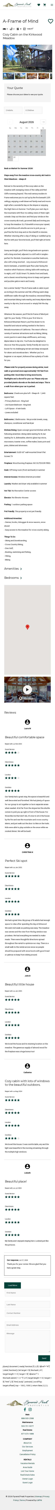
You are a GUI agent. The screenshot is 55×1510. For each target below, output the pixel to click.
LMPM (39, 1500)
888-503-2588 (27, 1418)
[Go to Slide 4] (43, 76)
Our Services (27, 1446)
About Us (27, 1443)
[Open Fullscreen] (50, 70)
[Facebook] (25, 1409)
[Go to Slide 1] (8, 76)
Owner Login (27, 1479)
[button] (27, 58)
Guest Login (28, 1482)
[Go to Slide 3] (32, 76)
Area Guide (27, 1467)
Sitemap (38, 1496)
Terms (22, 1500)
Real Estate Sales (27, 1475)
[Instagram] (30, 1409)
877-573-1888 (27, 1434)
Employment (27, 1450)
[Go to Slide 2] (20, 76)
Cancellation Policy (27, 1454)
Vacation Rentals (27, 1463)
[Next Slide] (49, 58)
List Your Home (27, 1471)
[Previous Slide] (6, 58)
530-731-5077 (27, 1426)
